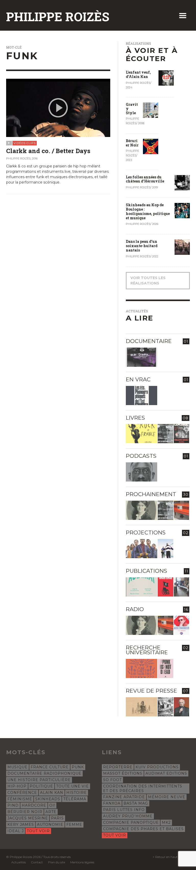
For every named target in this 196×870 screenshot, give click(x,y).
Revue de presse (151, 691)
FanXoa (111, 803)
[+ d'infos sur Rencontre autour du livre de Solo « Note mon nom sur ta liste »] (165, 433)
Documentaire (149, 341)
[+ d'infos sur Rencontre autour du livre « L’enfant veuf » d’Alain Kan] (181, 433)
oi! (52, 805)
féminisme (19, 799)
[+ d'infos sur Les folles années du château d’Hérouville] (182, 182)
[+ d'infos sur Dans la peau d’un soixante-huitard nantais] (182, 247)
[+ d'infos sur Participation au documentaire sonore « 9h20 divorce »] (141, 357)
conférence (22, 792)
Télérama (74, 799)
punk (78, 767)
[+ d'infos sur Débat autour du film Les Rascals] (141, 548)
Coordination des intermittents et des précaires (142, 788)
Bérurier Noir (132, 142)
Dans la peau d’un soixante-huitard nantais (141, 246)
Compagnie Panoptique (131, 822)
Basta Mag (136, 803)
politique (41, 786)
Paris (57, 818)
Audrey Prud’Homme (128, 816)
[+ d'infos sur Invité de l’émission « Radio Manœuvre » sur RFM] (181, 625)
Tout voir (38, 831)
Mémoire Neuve (166, 797)
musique (17, 767)
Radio (135, 609)
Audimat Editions (166, 773)
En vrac (138, 379)
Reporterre (117, 767)
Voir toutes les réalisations (148, 280)
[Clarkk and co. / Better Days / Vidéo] (58, 107)
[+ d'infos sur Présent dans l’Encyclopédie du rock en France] (141, 433)
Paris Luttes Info (124, 809)
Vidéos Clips (25, 143)
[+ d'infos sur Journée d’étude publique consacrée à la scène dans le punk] (141, 668)
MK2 (166, 822)
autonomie (50, 824)
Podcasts (141, 456)
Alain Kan (51, 792)
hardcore (34, 805)
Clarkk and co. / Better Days (48, 151)
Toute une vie (72, 786)
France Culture (50, 767)
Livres (135, 418)
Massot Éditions (122, 773)
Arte (50, 811)
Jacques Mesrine (27, 818)
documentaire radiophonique (44, 773)
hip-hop (17, 786)
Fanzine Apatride (124, 797)
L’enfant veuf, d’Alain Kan (138, 74)
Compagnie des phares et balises (143, 829)
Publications (146, 571)
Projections (146, 532)
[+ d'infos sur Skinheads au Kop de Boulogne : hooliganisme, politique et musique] (182, 210)
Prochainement (151, 494)
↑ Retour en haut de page (171, 857)
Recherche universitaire (147, 650)
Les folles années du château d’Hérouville (145, 179)
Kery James (20, 824)
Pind (13, 805)
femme (74, 824)
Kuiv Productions (157, 767)
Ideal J (15, 831)
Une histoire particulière (39, 779)
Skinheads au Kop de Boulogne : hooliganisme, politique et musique (148, 211)
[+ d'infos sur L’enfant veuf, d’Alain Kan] (166, 77)
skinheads (47, 799)
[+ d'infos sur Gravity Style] (150, 109)
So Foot (112, 779)
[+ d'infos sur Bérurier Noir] (150, 146)
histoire (76, 792)
